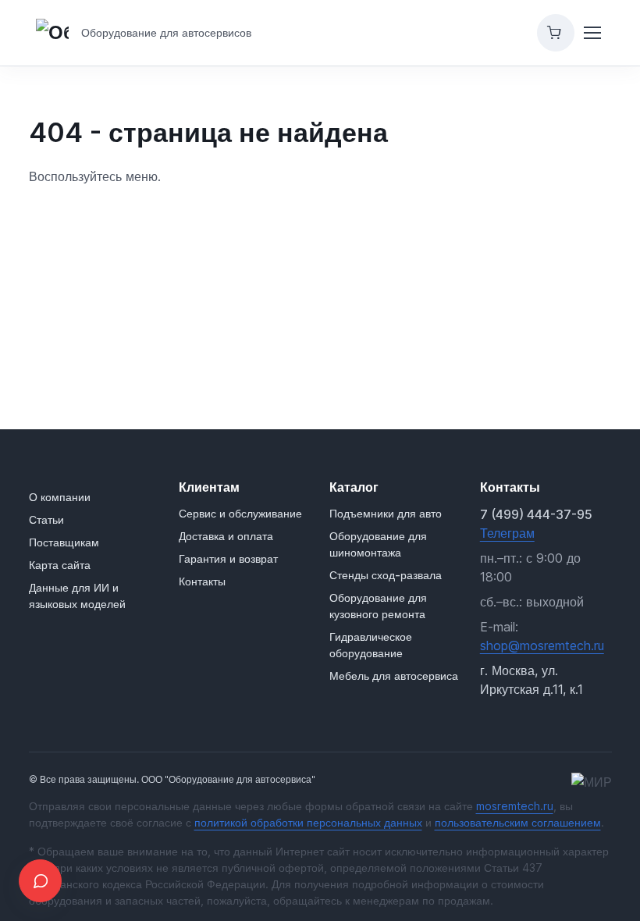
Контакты (202, 581)
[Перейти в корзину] (555, 33)
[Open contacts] (40, 880)
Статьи (46, 519)
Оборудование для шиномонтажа (378, 544)
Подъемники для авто (385, 513)
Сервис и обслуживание (240, 513)
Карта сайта (60, 564)
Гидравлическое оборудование (370, 645)
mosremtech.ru (514, 806)
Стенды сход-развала (385, 574)
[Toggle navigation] (592, 33)
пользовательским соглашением (518, 822)
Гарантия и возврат (228, 558)
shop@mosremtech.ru (542, 645)
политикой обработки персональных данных (308, 822)
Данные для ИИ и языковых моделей (77, 595)
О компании (60, 496)
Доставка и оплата (226, 535)
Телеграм (507, 533)
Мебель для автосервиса (393, 675)
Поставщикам (64, 542)
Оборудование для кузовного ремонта (378, 606)
